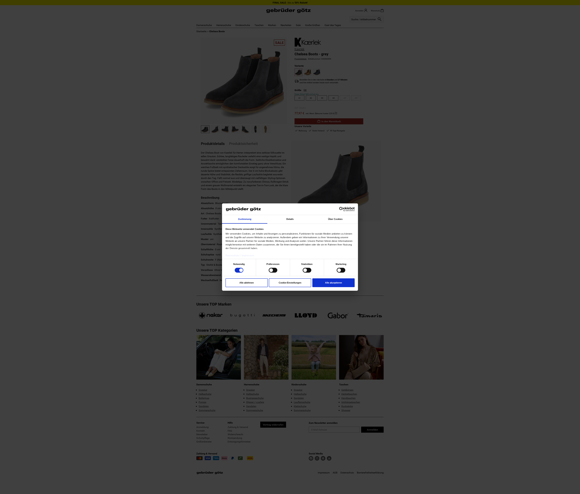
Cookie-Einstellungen (290, 282)
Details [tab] (290, 219)
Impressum (248, 255)
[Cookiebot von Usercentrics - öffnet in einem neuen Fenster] (341, 209)
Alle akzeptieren (333, 282)
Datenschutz (233, 255)
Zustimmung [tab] (244, 219)
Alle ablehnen (246, 282)
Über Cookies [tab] (335, 219)
